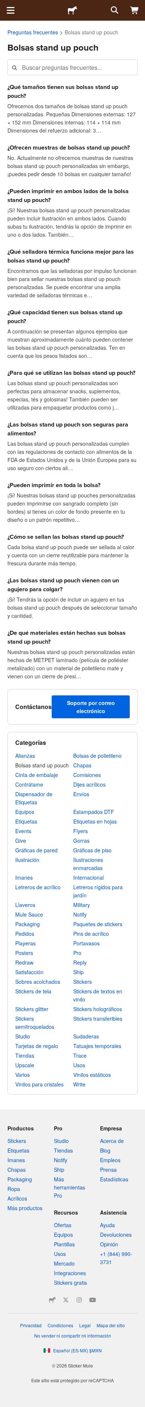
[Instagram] (79, 1299)
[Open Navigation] (10, 10)
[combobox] (72, 67)
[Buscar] (113, 10)
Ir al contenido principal (5, 5)
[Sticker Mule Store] (52, 1299)
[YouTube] (93, 1299)
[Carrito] (134, 10)
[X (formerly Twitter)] (66, 1299)
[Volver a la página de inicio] (72, 10)
